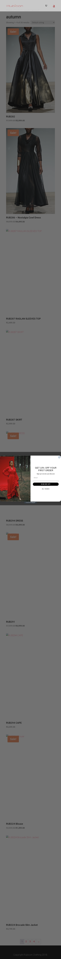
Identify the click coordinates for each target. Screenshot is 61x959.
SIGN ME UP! (46, 484)
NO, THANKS (45, 488)
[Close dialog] (59, 457)
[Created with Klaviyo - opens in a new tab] (30, 502)
